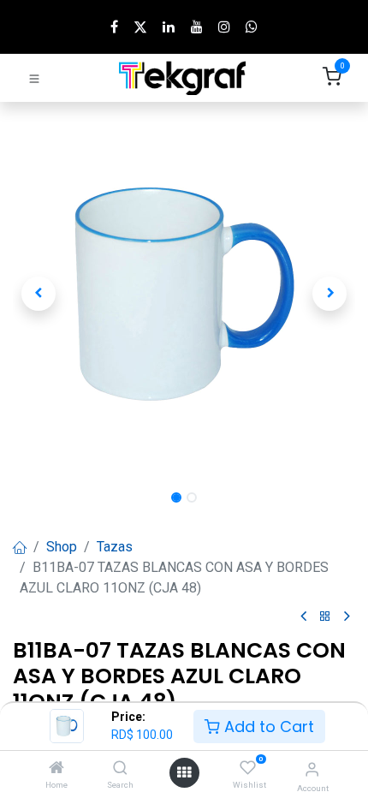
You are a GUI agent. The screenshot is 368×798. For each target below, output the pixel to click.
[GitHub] (251, 26)
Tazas (115, 547)
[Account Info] (312, 769)
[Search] (120, 768)
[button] (38, 294)
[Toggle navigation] (34, 78)
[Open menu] (184, 772)
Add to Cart (267, 726)
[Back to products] (325, 617)
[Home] (56, 768)
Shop (61, 547)
